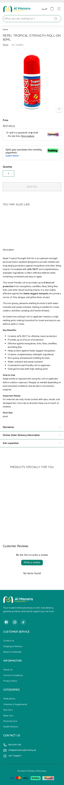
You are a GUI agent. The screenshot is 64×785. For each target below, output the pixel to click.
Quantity (7, 167)
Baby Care (8, 716)
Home (5, 29)
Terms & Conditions (13, 675)
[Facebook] (6, 622)
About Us (8, 670)
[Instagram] (15, 622)
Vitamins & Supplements (15, 704)
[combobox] (32, 18)
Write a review (32, 562)
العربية (44, 8)
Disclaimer (8, 427)
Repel (5, 45)
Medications (9, 699)
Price (5, 120)
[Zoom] (59, 109)
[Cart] (52, 9)
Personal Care (10, 721)
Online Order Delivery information (21, 435)
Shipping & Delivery (12, 646)
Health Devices (10, 727)
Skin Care (8, 710)
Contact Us (8, 641)
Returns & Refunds (12, 652)
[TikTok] (23, 622)
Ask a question (11, 443)
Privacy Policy (10, 681)
